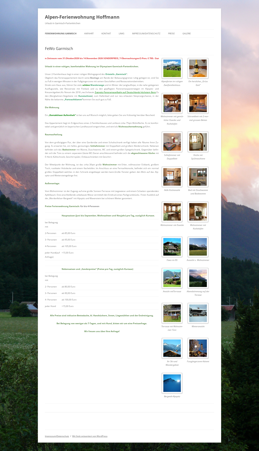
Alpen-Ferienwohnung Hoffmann (82, 17)
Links (121, 33)
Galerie (187, 33)
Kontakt (106, 33)
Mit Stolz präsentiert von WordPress (89, 436)
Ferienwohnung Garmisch (60, 33)
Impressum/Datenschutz (146, 33)
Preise (171, 33)
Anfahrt (89, 33)
